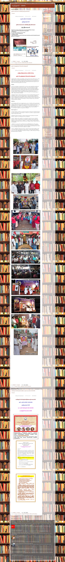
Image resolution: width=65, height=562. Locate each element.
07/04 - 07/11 (47, 104)
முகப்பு (26, 516)
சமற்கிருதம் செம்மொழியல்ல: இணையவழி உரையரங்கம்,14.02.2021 (23, 390)
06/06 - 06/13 (47, 109)
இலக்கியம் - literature (47, 35)
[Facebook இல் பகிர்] (26, 61)
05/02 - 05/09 (47, 115)
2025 (45, 69)
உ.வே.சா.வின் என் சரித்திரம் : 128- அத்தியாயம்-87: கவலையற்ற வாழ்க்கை (50, 50)
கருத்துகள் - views (18, 6)
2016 (45, 149)
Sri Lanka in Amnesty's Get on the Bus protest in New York (24, 543)
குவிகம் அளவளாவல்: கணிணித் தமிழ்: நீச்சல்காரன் (20, 11)
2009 (45, 158)
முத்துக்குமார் (22, 386)
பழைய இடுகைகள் (37, 516)
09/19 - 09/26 (47, 90)
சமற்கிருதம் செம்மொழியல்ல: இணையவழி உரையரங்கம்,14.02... (49, 137)
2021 (45, 74)
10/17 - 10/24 (47, 85)
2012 (45, 154)
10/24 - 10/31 (47, 84)
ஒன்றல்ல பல (46, 59)
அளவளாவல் (19, 62)
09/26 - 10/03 (47, 89)
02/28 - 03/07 (47, 126)
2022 (45, 73)
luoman (35, 558)
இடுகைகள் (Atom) (18, 518)
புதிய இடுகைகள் (14, 516)
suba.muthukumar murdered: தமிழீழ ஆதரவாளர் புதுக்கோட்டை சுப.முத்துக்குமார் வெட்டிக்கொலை (25, 532)
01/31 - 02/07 (47, 130)
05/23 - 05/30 (47, 111)
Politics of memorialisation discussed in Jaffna (18, 551)
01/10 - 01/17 (47, 141)
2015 (45, 150)
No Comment (34, 16)
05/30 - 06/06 (47, 110)
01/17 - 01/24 (47, 140)
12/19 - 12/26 (47, 75)
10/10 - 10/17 (47, 86)
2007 (45, 159)
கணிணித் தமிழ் (24, 62)
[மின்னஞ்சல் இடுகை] (22, 61)
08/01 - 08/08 (47, 99)
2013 (45, 153)
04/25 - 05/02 (47, 116)
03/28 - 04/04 (47, 121)
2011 (45, 155)
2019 (45, 145)
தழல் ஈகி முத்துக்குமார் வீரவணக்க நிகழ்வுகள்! (19, 66)
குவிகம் (27, 62)
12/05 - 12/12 (47, 78)
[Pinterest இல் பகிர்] (27, 61)
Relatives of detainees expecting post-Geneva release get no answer (22, 548)
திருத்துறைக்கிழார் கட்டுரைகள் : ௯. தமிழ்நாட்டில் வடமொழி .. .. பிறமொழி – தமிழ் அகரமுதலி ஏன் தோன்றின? (48, 39)
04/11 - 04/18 (47, 119)
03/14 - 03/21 (47, 124)
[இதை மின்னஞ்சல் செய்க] (23, 61)
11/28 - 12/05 (47, 79)
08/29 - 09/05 (47, 94)
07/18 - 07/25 (47, 101)
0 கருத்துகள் (18, 61)
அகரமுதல (13, 13)
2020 (45, 144)
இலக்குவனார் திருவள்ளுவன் (20, 16)
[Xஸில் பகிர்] (25, 61)
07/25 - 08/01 (47, 100)
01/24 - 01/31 (47, 139)
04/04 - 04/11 (47, 120)
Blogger (38, 558)
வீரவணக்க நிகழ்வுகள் (28, 386)
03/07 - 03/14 (47, 125)
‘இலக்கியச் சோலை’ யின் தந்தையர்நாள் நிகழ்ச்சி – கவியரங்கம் (24, 525)
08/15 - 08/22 (47, 96)
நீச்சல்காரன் (30, 62)
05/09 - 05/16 (47, 114)
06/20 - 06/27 (47, 106)
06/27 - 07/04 (47, 105)
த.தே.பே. (19, 386)
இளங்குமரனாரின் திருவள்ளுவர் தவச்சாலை (18, 540)
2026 (45, 68)
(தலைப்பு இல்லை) (14, 522)
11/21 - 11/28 (47, 80)
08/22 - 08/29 (47, 95)
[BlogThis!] (24, 61)
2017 (45, 148)
